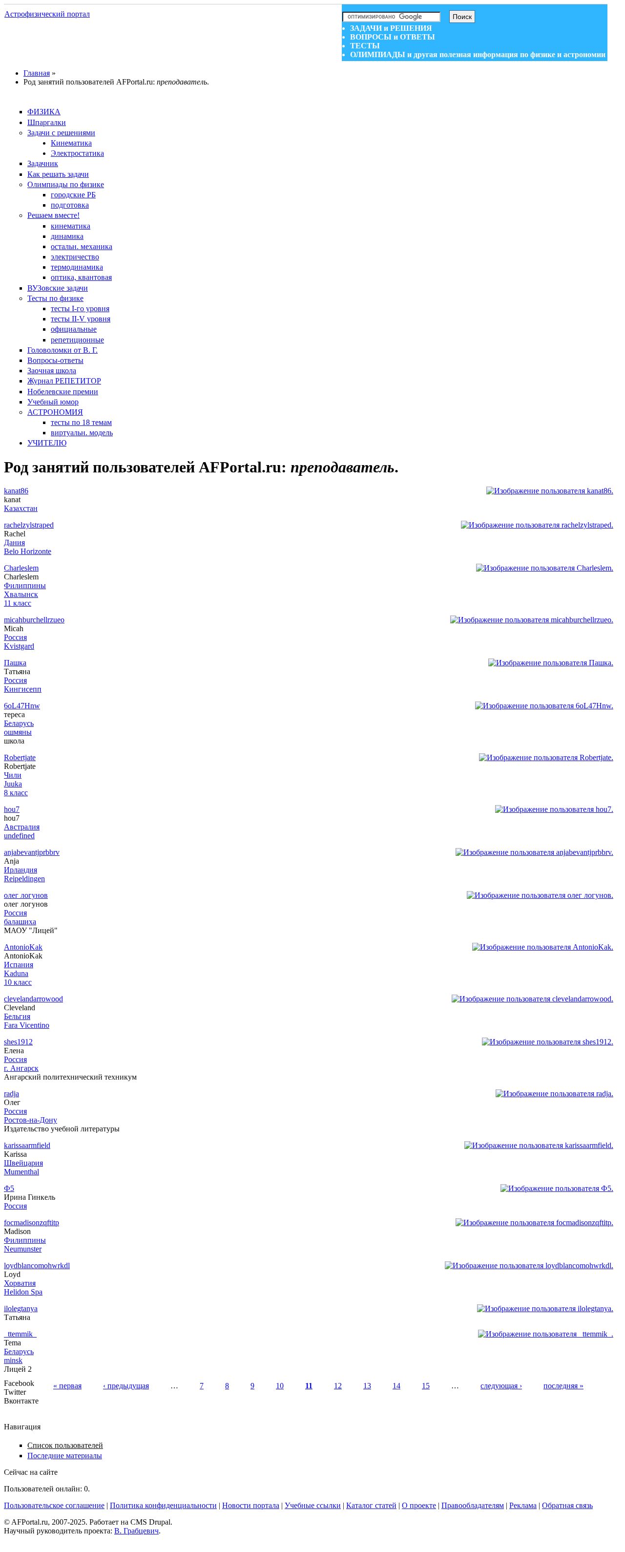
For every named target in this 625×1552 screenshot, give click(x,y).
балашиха (20, 921)
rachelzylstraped (29, 525)
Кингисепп (23, 689)
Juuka (13, 784)
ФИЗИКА (44, 111)
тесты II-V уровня (80, 319)
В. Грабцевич (136, 1531)
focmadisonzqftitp (31, 1222)
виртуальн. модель (82, 432)
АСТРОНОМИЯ (55, 412)
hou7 (12, 809)
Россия (15, 637)
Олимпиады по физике (65, 184)
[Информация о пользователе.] (549, 491)
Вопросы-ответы (55, 360)
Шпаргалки (46, 122)
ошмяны (18, 732)
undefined (19, 835)
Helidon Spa (23, 1292)
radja (11, 1093)
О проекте (419, 1505)
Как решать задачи (58, 174)
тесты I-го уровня (80, 308)
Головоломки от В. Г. (62, 350)
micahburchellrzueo (34, 620)
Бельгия (17, 1016)
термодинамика (77, 267)
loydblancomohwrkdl (37, 1265)
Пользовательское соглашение (54, 1505)
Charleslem (21, 568)
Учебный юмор (53, 402)
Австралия (22, 827)
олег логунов (26, 895)
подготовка (70, 205)
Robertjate (20, 757)
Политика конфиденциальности (163, 1505)
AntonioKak (23, 947)
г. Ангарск (21, 1068)
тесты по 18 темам (81, 422)
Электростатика (77, 153)
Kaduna (16, 973)
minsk (13, 1360)
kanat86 (16, 491)
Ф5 (9, 1188)
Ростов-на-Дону (30, 1120)
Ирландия (20, 870)
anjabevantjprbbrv (32, 852)
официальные (74, 329)
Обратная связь (567, 1505)
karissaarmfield (27, 1145)
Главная (36, 73)
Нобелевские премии (62, 391)
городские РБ (73, 195)
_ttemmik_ (20, 1334)
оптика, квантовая (81, 277)
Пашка (15, 663)
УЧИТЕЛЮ (46, 443)
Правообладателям (472, 1505)
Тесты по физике (55, 298)
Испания (18, 964)
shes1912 (18, 1042)
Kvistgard (19, 646)
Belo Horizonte (27, 551)
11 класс (17, 603)
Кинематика (71, 143)
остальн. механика (81, 246)
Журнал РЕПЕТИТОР (64, 381)
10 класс (18, 982)
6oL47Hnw (22, 706)
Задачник (42, 163)
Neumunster (23, 1249)
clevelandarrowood (33, 999)
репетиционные (77, 340)
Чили (12, 775)
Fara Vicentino (26, 1025)
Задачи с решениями (61, 132)
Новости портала (250, 1505)
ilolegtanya (21, 1308)
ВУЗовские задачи (57, 288)
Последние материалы (64, 1455)
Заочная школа (51, 370)
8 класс (16, 792)
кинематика (70, 226)
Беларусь (19, 723)
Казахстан (21, 508)
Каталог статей (371, 1505)
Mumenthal (21, 1172)
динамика (67, 236)
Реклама (523, 1505)
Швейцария (23, 1163)
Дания (14, 542)
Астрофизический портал (47, 14)
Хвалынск (21, 594)
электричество (75, 257)
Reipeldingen (24, 878)
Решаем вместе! (53, 215)
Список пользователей (65, 1445)
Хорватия (20, 1283)
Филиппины (25, 585)
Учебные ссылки (313, 1505)
